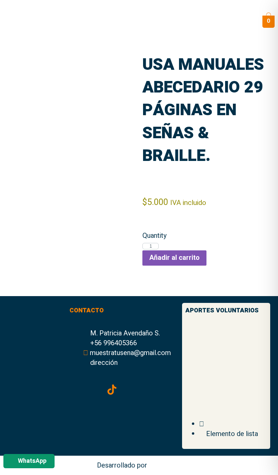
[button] (238, 21)
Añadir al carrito (174, 258)
